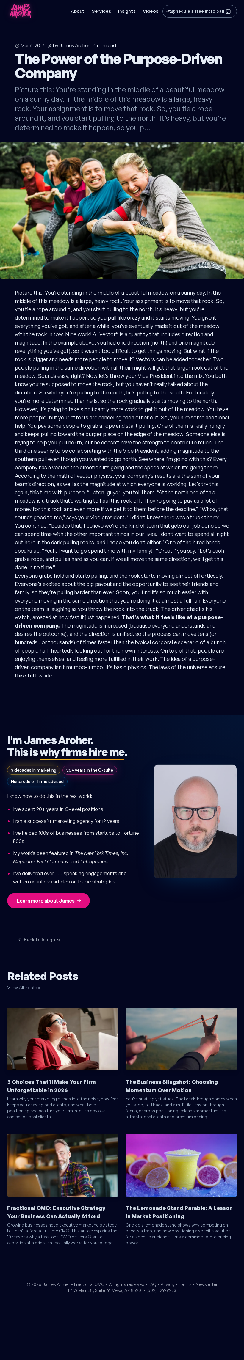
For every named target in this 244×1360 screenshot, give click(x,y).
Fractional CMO (89, 1284)
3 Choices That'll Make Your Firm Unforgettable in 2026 (51, 1085)
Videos (150, 11)
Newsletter (207, 1284)
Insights (127, 11)
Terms (185, 1284)
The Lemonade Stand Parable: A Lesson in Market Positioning (179, 1212)
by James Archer (71, 45)
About (78, 11)
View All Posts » (23, 987)
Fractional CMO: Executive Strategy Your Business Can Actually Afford (56, 1212)
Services (101, 11)
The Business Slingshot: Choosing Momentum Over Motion (172, 1085)
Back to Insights (42, 940)
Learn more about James (46, 901)
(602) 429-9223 (161, 1290)
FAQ (152, 1284)
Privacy (168, 1284)
